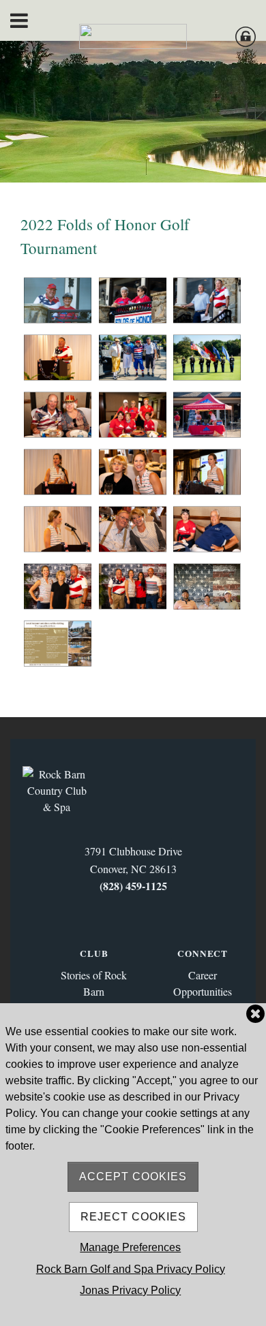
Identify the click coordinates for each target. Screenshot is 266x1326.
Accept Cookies (133, 1176)
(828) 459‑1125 (133, 886)
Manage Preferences (130, 1247)
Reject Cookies (133, 1216)
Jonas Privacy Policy (130, 1290)
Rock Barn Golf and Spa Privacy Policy (130, 1269)
